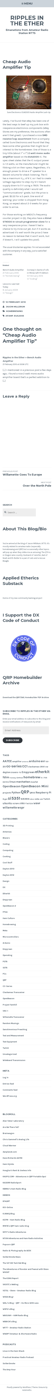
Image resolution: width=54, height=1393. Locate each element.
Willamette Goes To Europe (22, 473)
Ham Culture (9, 918)
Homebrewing (14, 311)
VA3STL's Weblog (10, 1284)
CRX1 (42, 766)
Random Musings (11, 1023)
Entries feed (8, 1084)
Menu (28, 3)
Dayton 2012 (8, 875)
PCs (4, 974)
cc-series (14, 766)
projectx (7, 792)
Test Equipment (10, 1042)
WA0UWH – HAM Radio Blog (15, 1315)
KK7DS (6, 782)
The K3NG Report (10, 1278)
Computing (8, 850)
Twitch (46, 799)
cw (46, 766)
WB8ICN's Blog (10, 1321)
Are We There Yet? (11, 1127)
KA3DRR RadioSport (12, 1183)
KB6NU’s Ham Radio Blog (14, 1189)
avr (43, 761)
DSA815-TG (16, 772)
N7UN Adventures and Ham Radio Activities (23, 1238)
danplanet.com (10, 1152)
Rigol (5, 799)
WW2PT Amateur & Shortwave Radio (20, 1334)
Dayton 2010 (8, 869)
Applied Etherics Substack (21, 580)
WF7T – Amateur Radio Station (17, 1328)
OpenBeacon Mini (34, 786)
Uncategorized (10, 1054)
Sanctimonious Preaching (15, 1029)
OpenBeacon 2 (9, 906)
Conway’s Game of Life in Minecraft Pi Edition (38, 271)
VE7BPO (16, 803)
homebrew (31, 777)
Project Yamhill (10, 1005)
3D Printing (8, 826)
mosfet (34, 782)
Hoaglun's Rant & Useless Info (17, 1170)
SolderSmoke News (12, 1257)
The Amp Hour (9, 1369)
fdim (6, 777)
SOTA (5, 968)
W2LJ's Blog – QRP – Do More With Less (21, 1303)
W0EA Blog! (8, 1297)
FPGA (5, 912)
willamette (10, 807)
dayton (6, 772)
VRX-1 (23, 803)
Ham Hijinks (8, 1164)
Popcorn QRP (9, 1244)
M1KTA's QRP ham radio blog (16, 1226)
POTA (5, 961)
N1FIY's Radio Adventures (14, 1232)
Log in (5, 1077)
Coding (6, 844)
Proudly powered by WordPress (19, 1387)
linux (12, 781)
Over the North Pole (37, 484)
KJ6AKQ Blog (9, 1214)
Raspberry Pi (43, 792)
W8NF (36, 803)
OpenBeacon (12, 786)
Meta (5, 930)
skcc (32, 799)
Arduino (6, 943)
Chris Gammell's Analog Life (16, 1139)
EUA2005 (33, 156)
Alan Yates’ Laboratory (13, 1121)
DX (4, 887)
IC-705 (44, 777)
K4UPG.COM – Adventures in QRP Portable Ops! (24, 1176)
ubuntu (7, 803)
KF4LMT (6, 1201)
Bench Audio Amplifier (13, 270)
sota (37, 799)
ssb (41, 799)
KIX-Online (8, 1207)
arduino (34, 761)
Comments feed (10, 1090)
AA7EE (7, 761)
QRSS (32, 792)
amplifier (17, 761)
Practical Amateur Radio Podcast (18, 1357)
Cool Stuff (7, 862)
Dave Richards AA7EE (12, 1158)
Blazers (6, 838)
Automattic (26, 1390)
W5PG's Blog (9, 1309)
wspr (20, 807)
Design (6, 881)
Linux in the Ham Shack (13, 1351)
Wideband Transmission (14, 1060)
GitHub (19, 777)
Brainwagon (8, 1133)
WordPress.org (10, 1096)
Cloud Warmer (9, 1145)
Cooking (7, 856)
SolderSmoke (9, 1363)
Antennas (7, 832)
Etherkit (6, 893)
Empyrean (28, 772)
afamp (9, 316)
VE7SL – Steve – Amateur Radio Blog (19, 1290)
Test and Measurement (13, 1035)
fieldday (13, 778)
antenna (25, 762)
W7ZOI (30, 803)
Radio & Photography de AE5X (17, 1250)
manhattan (23, 781)
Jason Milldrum (15, 306)
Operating (7, 955)
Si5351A (25, 799)
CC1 (25, 766)
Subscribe (12, 740)
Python (16, 792)
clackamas (33, 766)
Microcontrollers (11, 937)
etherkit (42, 771)
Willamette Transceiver (13, 1017)
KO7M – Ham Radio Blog (14, 1220)
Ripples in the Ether (27, 20)
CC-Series (7, 986)
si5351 (14, 798)
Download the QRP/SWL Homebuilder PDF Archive (26, 697)
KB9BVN (6, 1195)
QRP (25, 791)
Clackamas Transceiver (14, 992)
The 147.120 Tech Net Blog (14, 1263)
